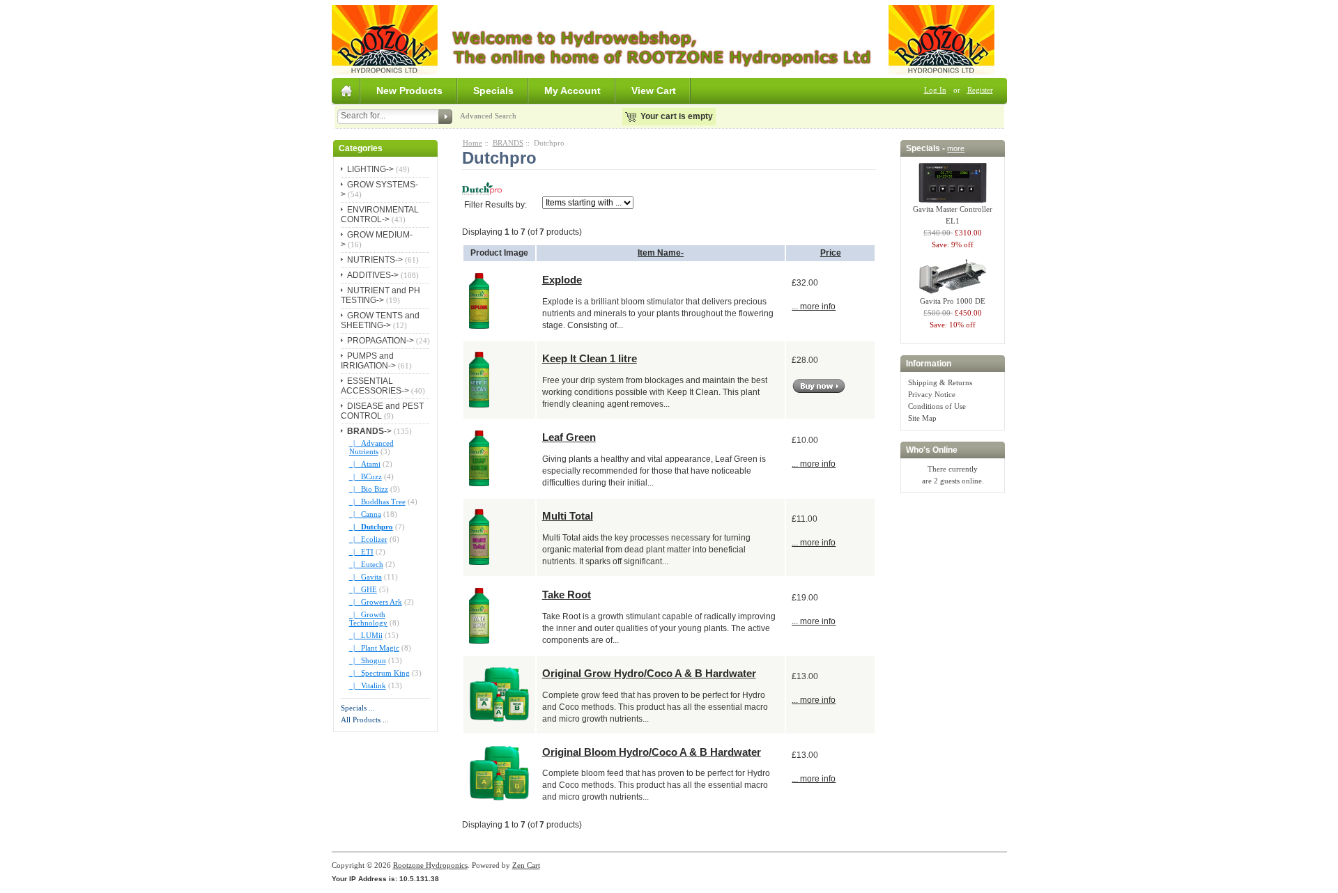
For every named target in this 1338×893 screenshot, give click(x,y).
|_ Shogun (367, 660)
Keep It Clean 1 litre (589, 358)
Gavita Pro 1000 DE (952, 301)
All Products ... (365, 719)
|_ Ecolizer (368, 539)
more (955, 148)
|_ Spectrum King (379, 673)
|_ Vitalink (367, 685)
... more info (814, 306)
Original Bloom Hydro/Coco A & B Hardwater (651, 752)
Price (830, 253)
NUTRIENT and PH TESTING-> (380, 295)
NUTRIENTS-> (375, 260)
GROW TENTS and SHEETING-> (380, 320)
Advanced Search (488, 115)
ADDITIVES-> (373, 275)
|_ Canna (365, 514)
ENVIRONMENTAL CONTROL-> (380, 214)
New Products (409, 90)
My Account (572, 90)
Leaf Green (569, 437)
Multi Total (567, 516)
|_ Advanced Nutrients (371, 447)
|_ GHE (363, 589)
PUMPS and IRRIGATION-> (368, 361)
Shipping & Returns (940, 382)
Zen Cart (526, 865)
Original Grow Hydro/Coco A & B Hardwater (649, 673)
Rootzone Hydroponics (430, 865)
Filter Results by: (495, 205)
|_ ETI (361, 552)
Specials (493, 90)
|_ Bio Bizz (368, 489)
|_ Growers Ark (375, 602)
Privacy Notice (931, 394)
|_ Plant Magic (374, 648)
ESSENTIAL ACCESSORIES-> (375, 386)
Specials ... (358, 708)
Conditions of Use (937, 406)
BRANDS (508, 143)
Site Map (922, 418)
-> (369, 431)
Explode (562, 280)
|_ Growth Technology (368, 618)
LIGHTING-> (370, 169)
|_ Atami (364, 464)
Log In (935, 90)
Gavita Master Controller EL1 (952, 215)
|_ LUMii (366, 635)
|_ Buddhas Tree (377, 501)
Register (980, 90)
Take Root (566, 594)
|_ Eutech (366, 564)
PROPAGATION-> (380, 340)
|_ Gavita (365, 577)
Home (472, 143)
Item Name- (661, 253)
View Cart (653, 90)
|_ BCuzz (365, 476)
